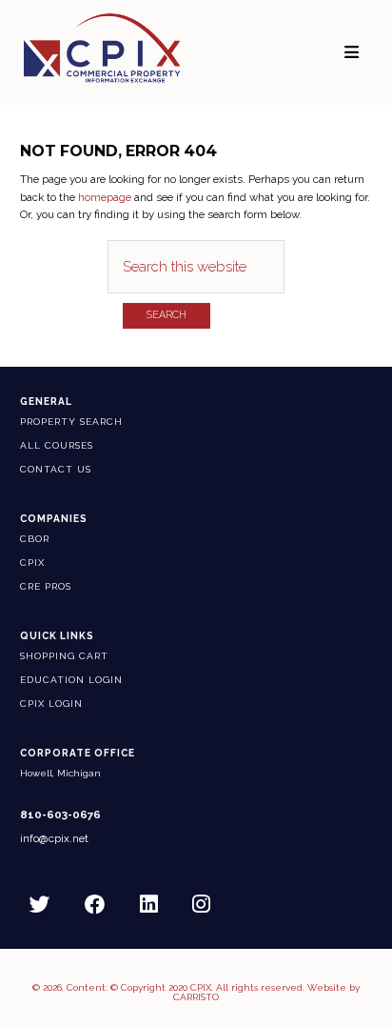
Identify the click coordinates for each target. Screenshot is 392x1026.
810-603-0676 (60, 815)
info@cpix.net (54, 839)
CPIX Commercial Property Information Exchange (102, 47)
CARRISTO (196, 997)
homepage (104, 197)
